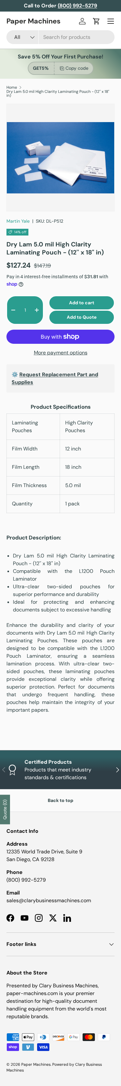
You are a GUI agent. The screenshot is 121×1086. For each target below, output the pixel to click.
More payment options (60, 352)
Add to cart (81, 303)
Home (11, 87)
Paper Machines (36, 1064)
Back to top (60, 800)
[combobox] (60, 37)
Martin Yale (18, 221)
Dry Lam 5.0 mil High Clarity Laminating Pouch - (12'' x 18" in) (57, 93)
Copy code (77, 68)
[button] (96, 21)
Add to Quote (81, 317)
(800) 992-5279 (26, 880)
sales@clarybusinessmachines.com (48, 900)
